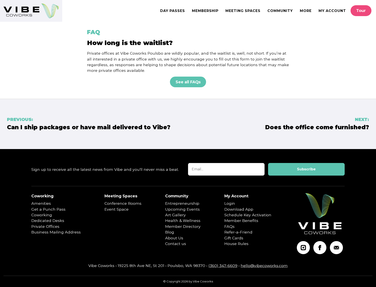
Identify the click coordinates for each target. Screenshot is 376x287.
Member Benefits (241, 220)
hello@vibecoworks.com (264, 265)
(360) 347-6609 (222, 265)
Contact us (175, 243)
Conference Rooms (122, 203)
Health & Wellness (182, 220)
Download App (238, 209)
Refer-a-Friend (238, 232)
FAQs (229, 226)
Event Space (116, 209)
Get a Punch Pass (48, 209)
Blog (169, 232)
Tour (361, 10)
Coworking (42, 196)
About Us (174, 238)
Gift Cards (233, 238)
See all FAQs (188, 82)
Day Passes (172, 11)
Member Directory (183, 226)
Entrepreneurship (182, 203)
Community (280, 11)
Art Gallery (175, 215)
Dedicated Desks (47, 220)
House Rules (236, 243)
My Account (332, 11)
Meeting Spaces (242, 11)
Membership (205, 11)
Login (229, 203)
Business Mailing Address (56, 232)
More (306, 11)
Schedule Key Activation (247, 215)
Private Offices (45, 226)
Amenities (41, 203)
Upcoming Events (182, 209)
